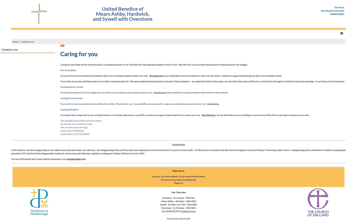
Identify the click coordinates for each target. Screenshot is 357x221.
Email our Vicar (188, 211)
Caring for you (27, 41)
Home (16, 41)
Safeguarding (178, 144)
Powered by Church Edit (178, 218)
